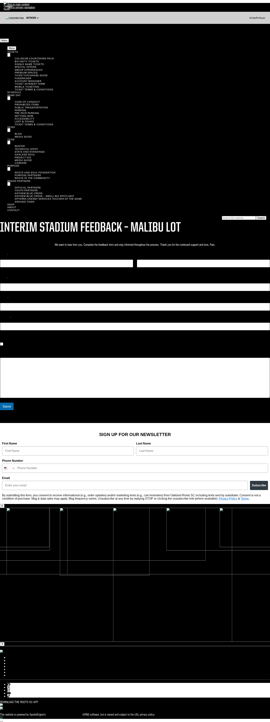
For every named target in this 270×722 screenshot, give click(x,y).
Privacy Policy (228, 498)
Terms (245, 498)
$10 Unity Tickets (27, 61)
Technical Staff (26, 149)
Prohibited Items (27, 104)
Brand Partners (18, 181)
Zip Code (5, 318)
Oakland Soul (25, 154)
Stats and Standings (30, 151)
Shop (11, 204)
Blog (18, 133)
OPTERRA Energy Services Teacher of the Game (48, 198)
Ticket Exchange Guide (31, 75)
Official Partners (28, 187)
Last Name (143, 443)
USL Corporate (8, 712)
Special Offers (25, 67)
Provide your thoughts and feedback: (19, 353)
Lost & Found (24, 121)
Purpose (13, 165)
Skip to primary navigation (21, 7)
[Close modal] (1, 721)
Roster (20, 146)
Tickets (12, 52)
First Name (9, 443)
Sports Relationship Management (64, 714)
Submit (7, 406)
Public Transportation (31, 107)
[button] (4, 40)
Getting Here (24, 116)
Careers (21, 163)
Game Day (14, 95)
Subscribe (259, 485)
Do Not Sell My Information (72, 712)
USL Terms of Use (26, 712)
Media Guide (23, 136)
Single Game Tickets (29, 64)
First (2, 269)
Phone (4, 298)
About (11, 207)
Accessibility (24, 118)
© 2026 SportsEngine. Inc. (170, 714)
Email (4, 278)
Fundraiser (23, 78)
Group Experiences (29, 70)
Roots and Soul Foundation (35, 172)
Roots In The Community (32, 178)
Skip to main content (18, 4)
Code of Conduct (27, 101)
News (11, 127)
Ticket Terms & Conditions (34, 89)
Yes (8, 344)
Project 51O (23, 157)
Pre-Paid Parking (27, 113)
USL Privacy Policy (47, 712)
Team (11, 139)
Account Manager (28, 81)
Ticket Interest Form (30, 83)
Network (31, 18)
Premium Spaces (26, 72)
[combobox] (8, 468)
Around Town (25, 201)
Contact (13, 210)
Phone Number (12, 460)
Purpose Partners (28, 175)
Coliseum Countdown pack (34, 58)
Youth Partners (26, 190)
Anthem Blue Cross (29, 193)
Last (139, 269)
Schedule (14, 92)
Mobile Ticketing (27, 86)
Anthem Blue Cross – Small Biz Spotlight (44, 196)
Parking (20, 110)
